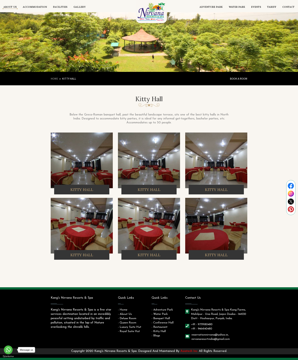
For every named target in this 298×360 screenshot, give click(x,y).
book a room (238, 78)
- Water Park (160, 314)
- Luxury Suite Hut (129, 327)
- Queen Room (127, 322)
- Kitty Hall (159, 331)
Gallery (79, 6)
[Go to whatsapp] (8, 350)
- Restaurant (159, 327)
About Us (10, 6)
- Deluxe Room (127, 318)
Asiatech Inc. (189, 351)
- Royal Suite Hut (129, 331)
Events (256, 6)
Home (54, 78)
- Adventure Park (162, 309)
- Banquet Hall (161, 318)
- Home (122, 309)
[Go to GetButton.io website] (8, 356)
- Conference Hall (162, 322)
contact (288, 6)
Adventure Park (211, 6)
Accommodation (35, 6)
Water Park (237, 6)
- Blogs (156, 335)
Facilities (60, 6)
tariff (271, 6)
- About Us (125, 314)
